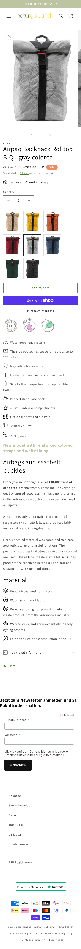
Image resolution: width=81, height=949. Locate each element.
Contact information (33, 939)
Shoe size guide (19, 805)
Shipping (24, 173)
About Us (15, 796)
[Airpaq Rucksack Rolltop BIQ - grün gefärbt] (12, 268)
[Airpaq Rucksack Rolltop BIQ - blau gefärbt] (52, 245)
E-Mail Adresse (17, 720)
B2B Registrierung (21, 862)
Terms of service (41, 933)
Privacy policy (21, 933)
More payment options (40, 310)
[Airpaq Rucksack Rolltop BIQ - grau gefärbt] (32, 245)
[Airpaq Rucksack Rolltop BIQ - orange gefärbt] (52, 221)
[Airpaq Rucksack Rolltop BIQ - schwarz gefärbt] (32, 268)
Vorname (12, 735)
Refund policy (66, 926)
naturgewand (24, 926)
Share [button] (12, 666)
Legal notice (56, 939)
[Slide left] (31, 135)
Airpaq (13, 815)
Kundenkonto (18, 844)
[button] (8, 16)
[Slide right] (50, 135)
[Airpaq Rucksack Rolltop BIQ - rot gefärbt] (12, 245)
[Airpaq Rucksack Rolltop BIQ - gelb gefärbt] (32, 221)
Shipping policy (64, 933)
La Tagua (15, 834)
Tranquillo (16, 825)
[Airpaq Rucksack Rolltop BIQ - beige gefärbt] (12, 221)
